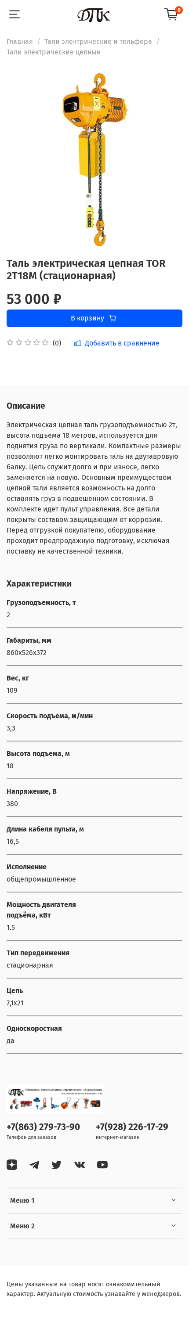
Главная (20, 41)
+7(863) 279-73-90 (43, 1127)
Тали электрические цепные (54, 52)
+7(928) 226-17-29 (132, 1127)
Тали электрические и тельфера (98, 41)
